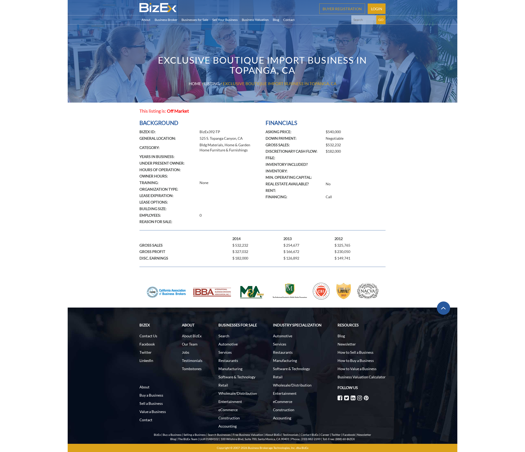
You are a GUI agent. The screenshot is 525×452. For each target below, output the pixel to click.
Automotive (228, 344)
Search (223, 336)
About (146, 20)
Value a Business (152, 411)
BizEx (157, 434)
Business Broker (166, 20)
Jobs (185, 352)
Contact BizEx (309, 434)
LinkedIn (146, 360)
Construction (229, 418)
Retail (223, 385)
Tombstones (192, 368)
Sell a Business (151, 403)
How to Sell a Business (355, 352)
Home (195, 83)
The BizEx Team (187, 439)
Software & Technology (236, 377)
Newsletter (347, 344)
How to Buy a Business (356, 360)
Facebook (147, 344)
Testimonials (192, 360)
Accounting (227, 426)
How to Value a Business (357, 368)
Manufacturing (230, 368)
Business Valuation (255, 20)
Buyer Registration (342, 8)
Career (325, 434)
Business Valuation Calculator (362, 377)
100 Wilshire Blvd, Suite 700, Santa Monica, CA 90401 (255, 439)
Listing (212, 83)
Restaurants (228, 360)
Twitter (145, 352)
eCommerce (228, 409)
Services (225, 352)
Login (376, 8)
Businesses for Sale (194, 20)
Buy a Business (151, 395)
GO (380, 20)
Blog (276, 20)
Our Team (189, 344)
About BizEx (192, 336)
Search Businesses (219, 434)
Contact (289, 20)
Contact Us (148, 336)
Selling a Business (195, 434)
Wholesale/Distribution (237, 393)
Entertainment (230, 401)
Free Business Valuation (248, 434)
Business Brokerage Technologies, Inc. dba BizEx (278, 448)
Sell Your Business (225, 20)
